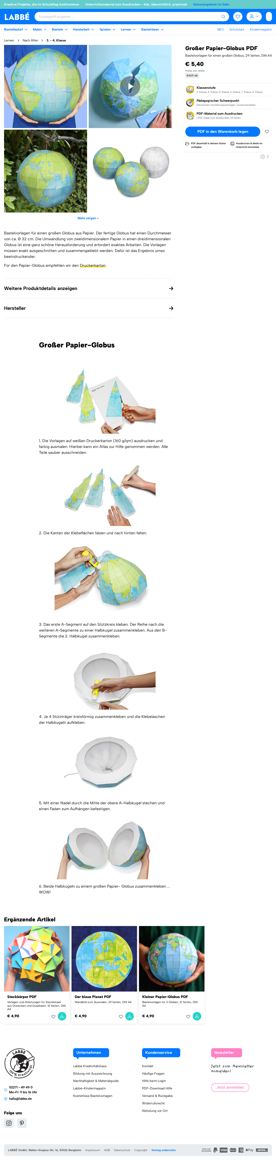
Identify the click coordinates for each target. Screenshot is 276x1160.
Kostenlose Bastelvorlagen (92, 1096)
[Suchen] (223, 16)
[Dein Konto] (254, 16)
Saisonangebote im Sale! (211, 4)
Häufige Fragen (153, 1073)
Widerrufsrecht (153, 1103)
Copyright (140, 1150)
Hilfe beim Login (154, 1081)
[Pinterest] (262, 156)
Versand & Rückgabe (157, 1096)
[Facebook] (268, 156)
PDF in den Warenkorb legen (222, 131)
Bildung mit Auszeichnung (92, 1073)
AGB (107, 1150)
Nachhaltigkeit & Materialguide (96, 1081)
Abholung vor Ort (155, 1111)
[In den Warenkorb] (62, 1016)
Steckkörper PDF (22, 997)
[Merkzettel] (237, 16)
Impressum (92, 1150)
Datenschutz (122, 1150)
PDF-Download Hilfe (157, 1088)
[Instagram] (9, 1123)
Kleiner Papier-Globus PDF (165, 997)
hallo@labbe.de (20, 1099)
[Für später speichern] (267, 132)
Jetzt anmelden (230, 1087)
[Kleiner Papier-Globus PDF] (171, 959)
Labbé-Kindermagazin (89, 1088)
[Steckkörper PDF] (37, 959)
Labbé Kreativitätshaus (90, 1066)
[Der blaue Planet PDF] (104, 959)
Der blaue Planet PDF (93, 997)
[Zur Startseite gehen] (17, 16)
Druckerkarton (92, 265)
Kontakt (147, 1066)
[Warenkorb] (269, 16)
